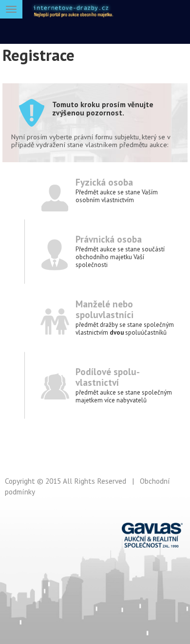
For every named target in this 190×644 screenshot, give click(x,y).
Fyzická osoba (104, 182)
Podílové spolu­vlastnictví (108, 376)
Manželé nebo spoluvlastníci (104, 309)
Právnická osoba (109, 239)
